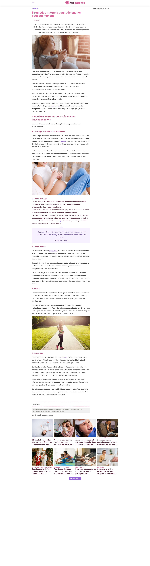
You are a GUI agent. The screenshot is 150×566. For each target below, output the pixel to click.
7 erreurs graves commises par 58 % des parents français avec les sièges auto (107, 442)
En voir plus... (75, 478)
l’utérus (63, 141)
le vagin (59, 221)
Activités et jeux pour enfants (42, 467)
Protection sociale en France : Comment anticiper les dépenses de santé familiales (63, 442)
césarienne (54, 106)
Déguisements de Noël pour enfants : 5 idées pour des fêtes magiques (41, 471)
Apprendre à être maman (105, 438)
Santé (56, 438)
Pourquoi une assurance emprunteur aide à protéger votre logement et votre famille (85, 471)
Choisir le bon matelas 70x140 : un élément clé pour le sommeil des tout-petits (42, 442)
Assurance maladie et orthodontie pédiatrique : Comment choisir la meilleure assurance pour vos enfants (85, 442)
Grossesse (35, 8)
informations (79, 467)
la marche (63, 357)
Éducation (100, 467)
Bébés (33, 438)
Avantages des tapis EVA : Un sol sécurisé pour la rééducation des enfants (64, 471)
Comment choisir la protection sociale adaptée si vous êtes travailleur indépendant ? (107, 471)
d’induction (53, 251)
